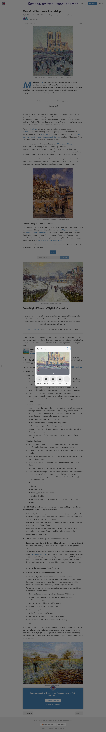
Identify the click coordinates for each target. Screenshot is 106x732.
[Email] (53, 379)
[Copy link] (39, 379)
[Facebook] (46, 379)
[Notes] (60, 379)
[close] (69, 348)
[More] (67, 379)
